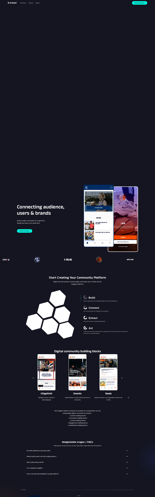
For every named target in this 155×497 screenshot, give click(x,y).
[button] (33, 378)
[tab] (105, 298)
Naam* (79, 495)
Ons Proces (23, 3)
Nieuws (38, 3)
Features (31, 3)
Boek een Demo (140, 3)
